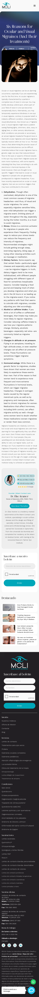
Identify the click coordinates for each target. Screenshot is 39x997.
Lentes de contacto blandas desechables (17, 865)
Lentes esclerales (8, 839)
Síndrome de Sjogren (10, 829)
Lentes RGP (6, 854)
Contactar (5, 728)
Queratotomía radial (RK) (11, 807)
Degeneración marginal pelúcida (14, 799)
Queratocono (7, 792)
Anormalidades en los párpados (14, 818)
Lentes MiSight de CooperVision (13, 775)
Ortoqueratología (8, 772)
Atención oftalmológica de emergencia (16, 760)
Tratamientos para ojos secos (13, 745)
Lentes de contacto (9, 742)
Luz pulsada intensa (9, 764)
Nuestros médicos (9, 721)
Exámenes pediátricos (10, 757)
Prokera (5, 749)
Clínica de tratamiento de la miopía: (15, 768)
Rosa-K (4, 858)
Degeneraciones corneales (12, 814)
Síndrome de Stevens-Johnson (14, 822)
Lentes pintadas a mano (10, 886)
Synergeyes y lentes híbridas (12, 850)
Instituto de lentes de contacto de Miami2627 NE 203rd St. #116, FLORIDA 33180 (14, 898)
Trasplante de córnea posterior (13, 803)
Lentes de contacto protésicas (13, 873)
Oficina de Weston (9, 725)
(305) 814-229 (15, 904)
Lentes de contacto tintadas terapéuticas (17, 876)
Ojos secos (6, 788)
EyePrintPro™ (7, 842)
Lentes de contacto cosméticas (13, 879)
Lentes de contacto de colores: (14, 869)
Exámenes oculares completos (14, 753)
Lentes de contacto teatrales (12, 883)
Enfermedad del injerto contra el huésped (18, 826)
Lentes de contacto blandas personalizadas (18, 861)
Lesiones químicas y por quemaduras (16, 810)
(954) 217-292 (15, 921)
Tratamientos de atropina (11, 778)
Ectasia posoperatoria (10, 795)
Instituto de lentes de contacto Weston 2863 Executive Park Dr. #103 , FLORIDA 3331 (14, 915)
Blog (3, 732)
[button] (34, 6)
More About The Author (19, 506)
